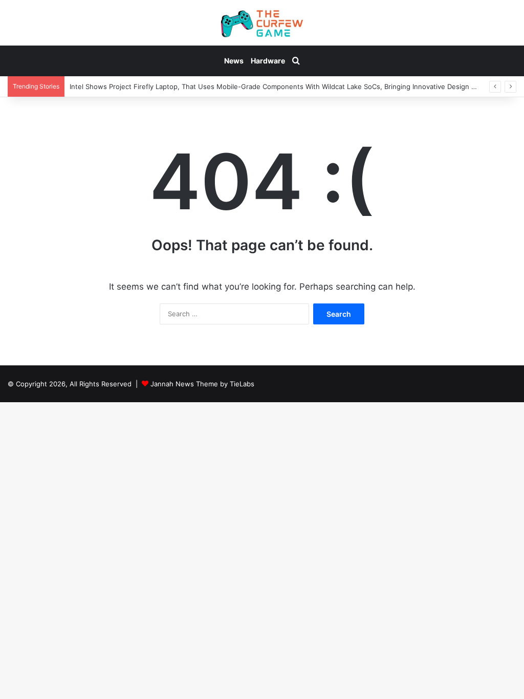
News (234, 60)
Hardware (268, 60)
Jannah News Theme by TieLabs (202, 384)
